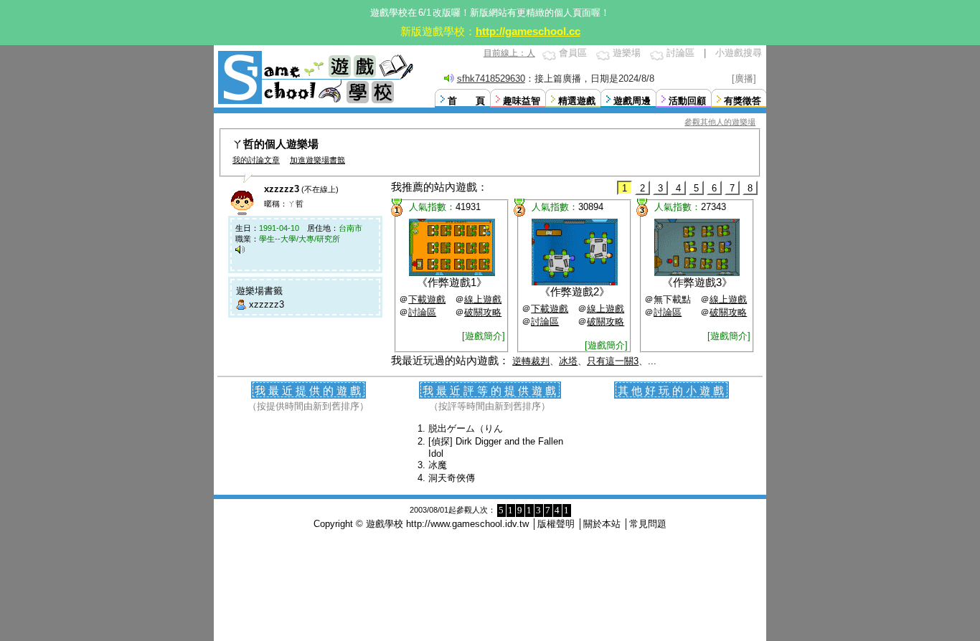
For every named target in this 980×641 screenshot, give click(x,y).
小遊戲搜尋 (738, 52)
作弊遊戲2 (574, 291)
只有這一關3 (613, 361)
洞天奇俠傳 (451, 478)
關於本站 (602, 523)
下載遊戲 (427, 299)
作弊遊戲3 (697, 282)
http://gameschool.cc (528, 31)
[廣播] (744, 78)
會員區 (573, 52)
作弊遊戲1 (452, 282)
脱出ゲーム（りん (465, 428)
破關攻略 (482, 312)
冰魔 (437, 465)
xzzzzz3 (266, 304)
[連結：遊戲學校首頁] (314, 102)
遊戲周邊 (632, 100)
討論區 (680, 52)
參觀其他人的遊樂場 (719, 122)
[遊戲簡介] (483, 336)
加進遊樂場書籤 (317, 160)
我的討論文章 (256, 160)
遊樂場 (627, 52)
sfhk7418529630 (491, 78)
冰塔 (568, 361)
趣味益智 (521, 100)
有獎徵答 (742, 100)
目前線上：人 (509, 53)
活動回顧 (687, 100)
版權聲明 (556, 523)
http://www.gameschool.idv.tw (467, 523)
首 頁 (466, 100)
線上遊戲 (482, 299)
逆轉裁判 (531, 361)
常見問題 (647, 523)
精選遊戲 (576, 100)
